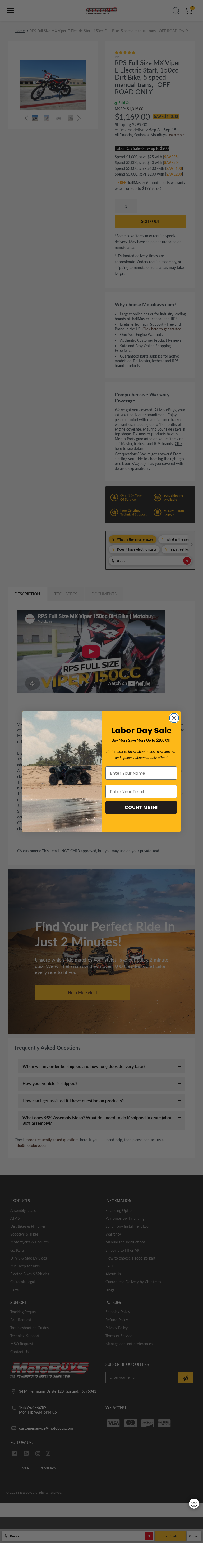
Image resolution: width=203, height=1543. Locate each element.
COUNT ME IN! (141, 807)
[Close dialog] (174, 718)
